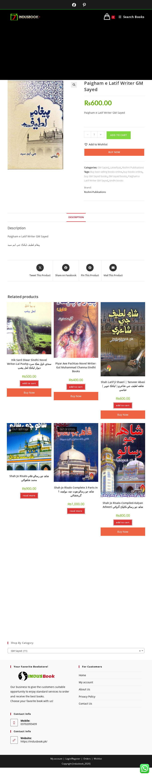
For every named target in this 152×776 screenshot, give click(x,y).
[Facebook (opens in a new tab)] (71, 5)
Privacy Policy (87, 696)
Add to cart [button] (29, 383)
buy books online (132, 171)
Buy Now (114, 152)
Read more (29, 495)
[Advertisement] (76, 52)
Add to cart (118, 135)
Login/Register (72, 758)
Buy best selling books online (106, 171)
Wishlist (98, 758)
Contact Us (85, 703)
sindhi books (116, 180)
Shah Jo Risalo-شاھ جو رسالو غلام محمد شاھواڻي (29, 478)
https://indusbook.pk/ (34, 741)
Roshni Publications (133, 167)
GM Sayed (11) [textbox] (75, 650)
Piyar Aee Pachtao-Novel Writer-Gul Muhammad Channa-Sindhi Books (75, 367)
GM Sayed (103, 167)
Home (82, 675)
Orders (87, 758)
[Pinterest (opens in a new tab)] (81, 5)
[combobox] (76, 650)
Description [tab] (76, 217)
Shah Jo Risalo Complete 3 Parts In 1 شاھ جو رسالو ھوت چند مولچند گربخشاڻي (76, 491)
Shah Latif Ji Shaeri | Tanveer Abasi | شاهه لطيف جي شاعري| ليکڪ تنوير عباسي (123, 386)
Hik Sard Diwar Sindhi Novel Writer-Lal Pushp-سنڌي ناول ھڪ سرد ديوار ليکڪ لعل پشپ (29, 363)
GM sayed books (118, 176)
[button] (74, 85)
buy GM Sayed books (96, 176)
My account (86, 682)
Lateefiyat (115, 167)
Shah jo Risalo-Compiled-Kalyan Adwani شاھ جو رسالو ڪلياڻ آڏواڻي (123, 505)
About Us (84, 689)
